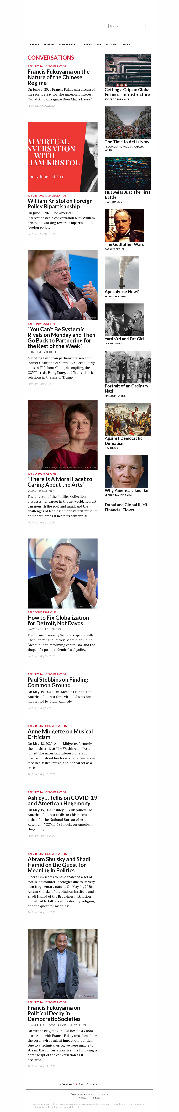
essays (34, 44)
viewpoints (67, 44)
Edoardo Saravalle (117, 99)
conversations (90, 44)
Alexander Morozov (118, 146)
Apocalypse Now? (122, 291)
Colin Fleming (113, 343)
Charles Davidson (72, 1024)
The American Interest (50, 31)
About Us (83, 1097)
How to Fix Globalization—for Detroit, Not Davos (61, 620)
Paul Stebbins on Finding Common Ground (58, 682)
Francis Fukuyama (41, 1024)
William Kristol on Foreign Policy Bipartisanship (60, 203)
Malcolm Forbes (115, 395)
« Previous (66, 1084)
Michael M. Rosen (115, 296)
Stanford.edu (89, 996)
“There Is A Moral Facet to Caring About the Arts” (60, 481)
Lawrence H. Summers (44, 629)
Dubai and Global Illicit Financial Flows (126, 507)
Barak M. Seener (114, 249)
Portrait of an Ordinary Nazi (126, 388)
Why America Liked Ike (126, 490)
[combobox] (126, 26)
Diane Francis (113, 202)
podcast (112, 44)
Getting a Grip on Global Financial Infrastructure (128, 92)
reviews (49, 44)
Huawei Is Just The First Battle (127, 195)
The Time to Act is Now (127, 141)
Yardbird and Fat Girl (124, 338)
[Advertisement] (89, 9)
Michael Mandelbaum (118, 495)
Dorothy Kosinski (41, 490)
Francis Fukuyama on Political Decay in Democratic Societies (54, 1013)
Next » (93, 1084)
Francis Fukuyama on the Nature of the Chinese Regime (59, 77)
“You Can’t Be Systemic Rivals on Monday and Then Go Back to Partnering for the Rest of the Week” (61, 337)
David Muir (111, 448)
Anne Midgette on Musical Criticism (60, 734)
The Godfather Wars (124, 244)
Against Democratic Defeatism (123, 441)
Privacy (96, 1097)
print (126, 44)
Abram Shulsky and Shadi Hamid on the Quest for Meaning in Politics (59, 865)
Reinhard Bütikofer (43, 352)
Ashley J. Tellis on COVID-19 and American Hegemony (62, 800)
